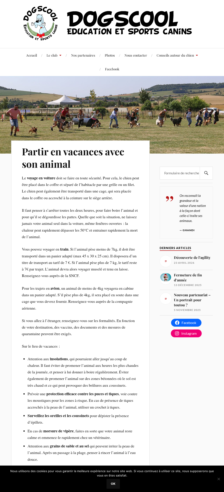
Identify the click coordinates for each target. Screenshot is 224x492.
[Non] (218, 479)
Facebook (112, 69)
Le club (52, 55)
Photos (110, 55)
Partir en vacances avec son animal (73, 157)
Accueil (31, 55)
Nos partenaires (83, 55)
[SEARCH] (206, 173)
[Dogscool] (112, 38)
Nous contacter (135, 55)
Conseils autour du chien (175, 55)
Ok (113, 483)
